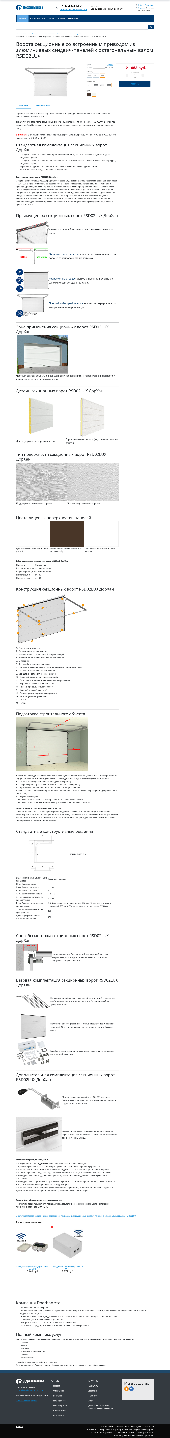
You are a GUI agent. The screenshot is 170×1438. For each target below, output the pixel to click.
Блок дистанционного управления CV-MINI (32, 1267)
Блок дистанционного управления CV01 (67, 1267)
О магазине (58, 1390)
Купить (135, 83)
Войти (140, 5)
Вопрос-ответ (59, 1410)
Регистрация (149, 5)
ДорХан (110, 65)
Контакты (57, 1395)
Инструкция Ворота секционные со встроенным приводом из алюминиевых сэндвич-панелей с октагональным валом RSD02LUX (76, 1215)
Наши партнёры (60, 1405)
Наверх (19, 1426)
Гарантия (92, 1395)
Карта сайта (58, 1415)
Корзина (141, 8)
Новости (57, 1385)
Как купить (93, 1385)
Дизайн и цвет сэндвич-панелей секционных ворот (101, 1407)
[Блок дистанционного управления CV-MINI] (32, 1245)
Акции (91, 1400)
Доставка (92, 1390)
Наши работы (59, 1400)
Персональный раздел (26, 1400)
